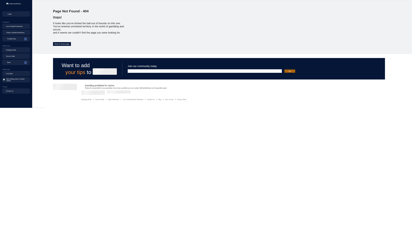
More (9, 62)
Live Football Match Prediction (133, 99)
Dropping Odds (86, 99)
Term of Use (169, 99)
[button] (16, 38)
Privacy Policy (181, 99)
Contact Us (151, 99)
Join (289, 71)
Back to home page (62, 44)
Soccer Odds (99, 99)
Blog (159, 99)
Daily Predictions (113, 99)
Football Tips (11, 39)
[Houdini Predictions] (65, 87)
